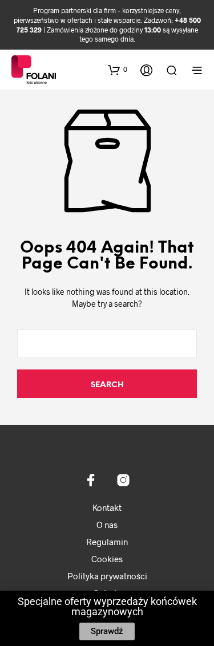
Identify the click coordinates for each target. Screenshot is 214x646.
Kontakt (107, 507)
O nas (107, 524)
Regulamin (107, 542)
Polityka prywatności (107, 576)
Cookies (107, 559)
